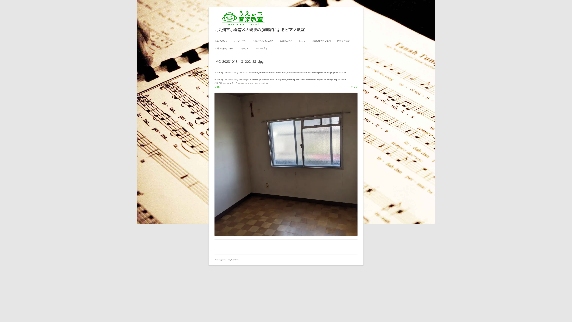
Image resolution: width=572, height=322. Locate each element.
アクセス (244, 48)
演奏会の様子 (343, 40)
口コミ (302, 40)
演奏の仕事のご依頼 (321, 40)
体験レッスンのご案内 (263, 40)
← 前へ (217, 87)
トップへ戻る (261, 48)
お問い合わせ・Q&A (224, 48)
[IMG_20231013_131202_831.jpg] (286, 164)
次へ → (354, 87)
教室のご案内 (220, 40)
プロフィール (240, 40)
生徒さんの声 (286, 40)
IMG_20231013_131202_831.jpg (253, 83)
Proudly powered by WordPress (227, 259)
